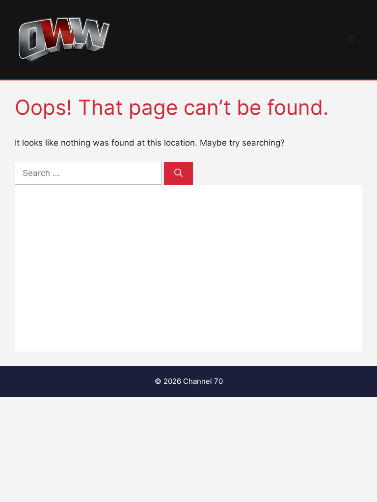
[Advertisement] (188, 268)
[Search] (178, 173)
